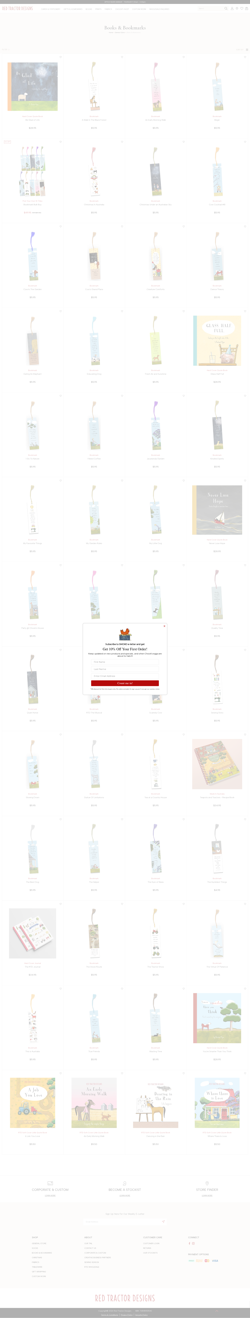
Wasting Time (155, 1051)
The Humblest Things (217, 882)
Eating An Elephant (33, 374)
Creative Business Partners (97, 1257)
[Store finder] (236, 8)
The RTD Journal (32, 967)
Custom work (39, 1276)
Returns (147, 1248)
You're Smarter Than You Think (217, 1051)
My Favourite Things (32, 543)
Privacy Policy (127, 1315)
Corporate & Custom (95, 1253)
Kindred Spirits (217, 458)
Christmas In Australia (94, 204)
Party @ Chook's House (32, 628)
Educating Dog (94, 374)
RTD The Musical (94, 712)
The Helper (94, 882)
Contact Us (90, 1248)
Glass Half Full (217, 374)
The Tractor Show (155, 967)
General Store (39, 1243)
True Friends (94, 1051)
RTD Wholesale (91, 1267)
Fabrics (35, 1262)
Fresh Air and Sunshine (155, 374)
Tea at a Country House (156, 797)
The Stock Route (94, 967)
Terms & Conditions (109, 1315)
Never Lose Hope (217, 543)
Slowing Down (32, 797)
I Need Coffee (94, 458)
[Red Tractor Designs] (17, 8)
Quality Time (217, 628)
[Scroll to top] (216, 1311)
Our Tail (88, 1243)
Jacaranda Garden (155, 458)
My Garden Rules (94, 543)
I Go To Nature (32, 458)
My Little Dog (155, 543)
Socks (35, 1248)
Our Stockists (150, 1253)
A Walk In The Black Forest (94, 120)
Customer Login (151, 1243)
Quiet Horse (32, 712)
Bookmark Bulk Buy (33, 204)
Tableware (37, 1267)
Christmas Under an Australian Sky (156, 204)
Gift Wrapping (39, 1272)
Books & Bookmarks (42, 1253)
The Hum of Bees (156, 882)
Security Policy (141, 1315)
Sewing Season (91, 1262)
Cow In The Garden (32, 289)
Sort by (239, 50)
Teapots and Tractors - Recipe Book (217, 797)
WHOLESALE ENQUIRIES (159, 9)
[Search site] (226, 8)
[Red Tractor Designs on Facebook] (189, 1243)
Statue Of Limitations (94, 797)
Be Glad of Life (33, 120)
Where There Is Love (217, 1136)
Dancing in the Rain (155, 1136)
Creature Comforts (156, 289)
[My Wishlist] (240, 8)
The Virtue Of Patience (217, 967)
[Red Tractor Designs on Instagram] (193, 1243)
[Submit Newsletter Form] (163, 1221)
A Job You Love (32, 1136)
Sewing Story (217, 712)
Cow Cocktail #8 (217, 204)
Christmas (37, 1257)
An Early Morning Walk (155, 120)
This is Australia (32, 1051)
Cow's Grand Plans (94, 289)
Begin (217, 120)
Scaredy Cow (155, 712)
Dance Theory (217, 289)
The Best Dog (32, 882)
